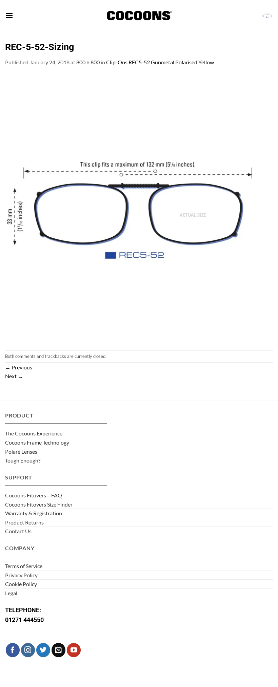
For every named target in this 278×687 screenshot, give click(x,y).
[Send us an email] (58, 650)
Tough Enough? (22, 460)
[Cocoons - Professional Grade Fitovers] (139, 15)
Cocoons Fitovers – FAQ (33, 495)
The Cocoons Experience (33, 433)
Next (14, 376)
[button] (9, 15)
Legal (11, 593)
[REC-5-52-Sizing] (139, 208)
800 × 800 (88, 62)
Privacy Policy (21, 575)
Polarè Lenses (21, 451)
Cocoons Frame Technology (37, 442)
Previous (18, 367)
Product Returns (24, 522)
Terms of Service (23, 566)
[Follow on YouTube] (74, 650)
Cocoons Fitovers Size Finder (39, 504)
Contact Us (18, 531)
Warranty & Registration (33, 513)
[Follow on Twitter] (43, 650)
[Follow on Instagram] (28, 650)
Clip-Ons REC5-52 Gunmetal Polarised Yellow (160, 62)
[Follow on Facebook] (13, 650)
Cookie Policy (21, 584)
